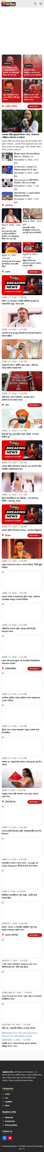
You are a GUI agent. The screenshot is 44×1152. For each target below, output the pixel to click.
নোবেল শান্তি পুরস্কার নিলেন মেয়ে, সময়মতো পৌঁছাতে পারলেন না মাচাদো (20, 136)
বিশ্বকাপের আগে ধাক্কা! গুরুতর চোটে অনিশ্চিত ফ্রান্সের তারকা (31, 97)
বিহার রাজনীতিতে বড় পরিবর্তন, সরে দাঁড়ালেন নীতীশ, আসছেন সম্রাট (20, 500)
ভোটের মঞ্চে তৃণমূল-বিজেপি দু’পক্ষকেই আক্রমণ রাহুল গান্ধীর (22, 334)
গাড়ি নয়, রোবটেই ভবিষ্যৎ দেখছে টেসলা (18, 1028)
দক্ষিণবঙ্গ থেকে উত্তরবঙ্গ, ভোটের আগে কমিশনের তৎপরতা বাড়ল (18, 398)
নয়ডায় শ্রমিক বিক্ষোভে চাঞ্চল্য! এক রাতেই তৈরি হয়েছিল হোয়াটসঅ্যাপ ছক (21, 468)
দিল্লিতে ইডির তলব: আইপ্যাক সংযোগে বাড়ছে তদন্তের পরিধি (32, 263)
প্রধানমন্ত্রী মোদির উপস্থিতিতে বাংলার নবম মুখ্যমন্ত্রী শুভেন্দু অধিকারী (32, 72)
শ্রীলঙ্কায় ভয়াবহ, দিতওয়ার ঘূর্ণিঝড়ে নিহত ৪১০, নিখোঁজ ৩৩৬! (27, 155)
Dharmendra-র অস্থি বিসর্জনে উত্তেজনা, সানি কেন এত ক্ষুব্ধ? (26, 182)
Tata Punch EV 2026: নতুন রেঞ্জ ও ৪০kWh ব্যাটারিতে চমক (22, 997)
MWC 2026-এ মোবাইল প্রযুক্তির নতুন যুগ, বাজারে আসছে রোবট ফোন (19, 928)
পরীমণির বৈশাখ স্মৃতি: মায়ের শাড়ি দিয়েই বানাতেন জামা (18, 630)
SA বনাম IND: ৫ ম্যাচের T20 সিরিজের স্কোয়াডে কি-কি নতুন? (25, 168)
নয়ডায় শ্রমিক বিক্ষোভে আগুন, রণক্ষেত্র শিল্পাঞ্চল (22, 530)
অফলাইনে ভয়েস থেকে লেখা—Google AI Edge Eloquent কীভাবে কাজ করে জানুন (20, 864)
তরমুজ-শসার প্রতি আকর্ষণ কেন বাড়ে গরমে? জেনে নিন (20, 795)
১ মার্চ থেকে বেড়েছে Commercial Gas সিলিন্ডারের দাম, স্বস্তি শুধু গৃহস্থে (19, 965)
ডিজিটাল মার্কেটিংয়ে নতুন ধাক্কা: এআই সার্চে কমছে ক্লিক (19, 896)
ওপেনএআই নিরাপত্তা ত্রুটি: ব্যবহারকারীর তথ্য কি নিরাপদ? (21, 832)
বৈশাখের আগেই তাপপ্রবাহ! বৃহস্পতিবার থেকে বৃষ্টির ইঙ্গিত (11, 264)
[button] (35, 3)
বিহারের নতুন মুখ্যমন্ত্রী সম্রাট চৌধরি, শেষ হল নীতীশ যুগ (20, 435)
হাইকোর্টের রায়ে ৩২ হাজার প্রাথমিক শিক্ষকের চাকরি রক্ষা (27, 195)
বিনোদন (8, 535)
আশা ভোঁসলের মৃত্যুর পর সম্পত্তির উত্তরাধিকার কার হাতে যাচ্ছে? (21, 662)
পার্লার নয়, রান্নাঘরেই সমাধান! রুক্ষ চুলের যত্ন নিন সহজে (22, 763)
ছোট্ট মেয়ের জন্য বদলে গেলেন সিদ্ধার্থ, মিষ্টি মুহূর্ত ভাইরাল (11, 97)
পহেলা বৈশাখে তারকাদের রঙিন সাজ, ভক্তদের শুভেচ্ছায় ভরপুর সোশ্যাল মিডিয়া (21, 598)
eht (23, 1149)
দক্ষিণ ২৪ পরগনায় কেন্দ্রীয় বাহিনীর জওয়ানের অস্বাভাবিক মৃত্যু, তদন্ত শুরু (20, 302)
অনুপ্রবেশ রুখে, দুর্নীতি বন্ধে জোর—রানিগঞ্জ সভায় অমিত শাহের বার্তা (20, 366)
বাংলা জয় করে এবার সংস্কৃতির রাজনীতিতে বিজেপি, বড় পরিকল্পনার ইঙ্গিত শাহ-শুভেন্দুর (11, 71)
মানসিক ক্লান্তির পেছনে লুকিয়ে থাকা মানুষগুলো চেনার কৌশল (21, 699)
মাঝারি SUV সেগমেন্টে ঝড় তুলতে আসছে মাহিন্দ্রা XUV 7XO (19, 1045)
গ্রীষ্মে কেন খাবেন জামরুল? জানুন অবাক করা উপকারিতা (20, 731)
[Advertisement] (22, 32)
